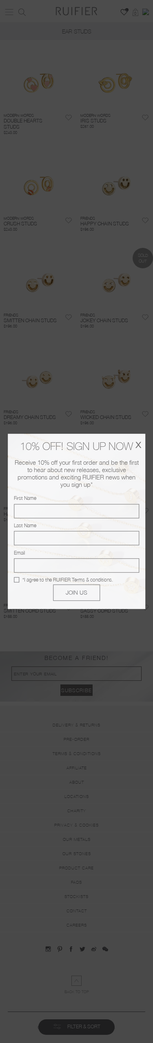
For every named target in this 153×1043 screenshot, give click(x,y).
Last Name (25, 525)
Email (19, 553)
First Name (25, 498)
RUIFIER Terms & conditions (82, 580)
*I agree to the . (67, 580)
